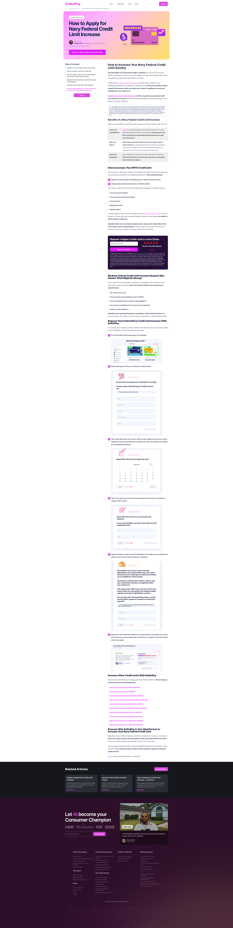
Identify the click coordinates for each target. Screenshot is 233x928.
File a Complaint (122, 861)
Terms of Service (78, 888)
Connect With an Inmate (147, 856)
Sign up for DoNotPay (124, 249)
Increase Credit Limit (76, 17)
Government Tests (145, 867)
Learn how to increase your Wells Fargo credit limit (126, 720)
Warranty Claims (78, 867)
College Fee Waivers (101, 886)
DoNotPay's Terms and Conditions (141, 253)
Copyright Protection (124, 858)
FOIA (141, 871)
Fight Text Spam (78, 877)
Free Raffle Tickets (101, 879)
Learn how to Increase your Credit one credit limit (126, 725)
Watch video (127, 827)
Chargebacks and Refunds (103, 867)
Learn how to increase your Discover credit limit (126, 712)
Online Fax (143, 861)
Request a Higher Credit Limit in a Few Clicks (87, 52)
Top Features (120, 4)
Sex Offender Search (146, 886)
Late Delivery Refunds (102, 860)
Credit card (125, 130)
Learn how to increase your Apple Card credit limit (126, 704)
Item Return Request (101, 862)
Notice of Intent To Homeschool (149, 884)
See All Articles (161, 769)
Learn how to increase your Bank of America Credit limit (128, 708)
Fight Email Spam (78, 875)
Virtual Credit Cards (79, 861)
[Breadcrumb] (66, 8)
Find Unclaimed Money (102, 882)
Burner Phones (77, 856)
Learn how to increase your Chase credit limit (125, 687)
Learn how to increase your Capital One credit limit (126, 696)
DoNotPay (72, 3)
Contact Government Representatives (146, 878)
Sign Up (163, 4)
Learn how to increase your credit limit (122, 691)
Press (74, 892)
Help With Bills (99, 884)
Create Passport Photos (147, 881)
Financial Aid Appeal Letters (103, 892)
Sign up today (99, 834)
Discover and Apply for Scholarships (102, 889)
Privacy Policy (155, 253)
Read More (70, 789)
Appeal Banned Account (102, 869)
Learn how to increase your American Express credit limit (129, 700)
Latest (129, 4)
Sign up (110, 756)
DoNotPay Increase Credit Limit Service (122, 96)
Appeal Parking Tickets (125, 856)
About (136, 4)
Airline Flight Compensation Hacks (83, 858)
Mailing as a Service (146, 858)
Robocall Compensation (80, 879)
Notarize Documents (146, 869)
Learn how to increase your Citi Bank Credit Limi (126, 716)
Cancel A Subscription (102, 865)
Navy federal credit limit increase (127, 83)
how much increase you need (152, 213)
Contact (75, 894)
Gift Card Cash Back (101, 877)
